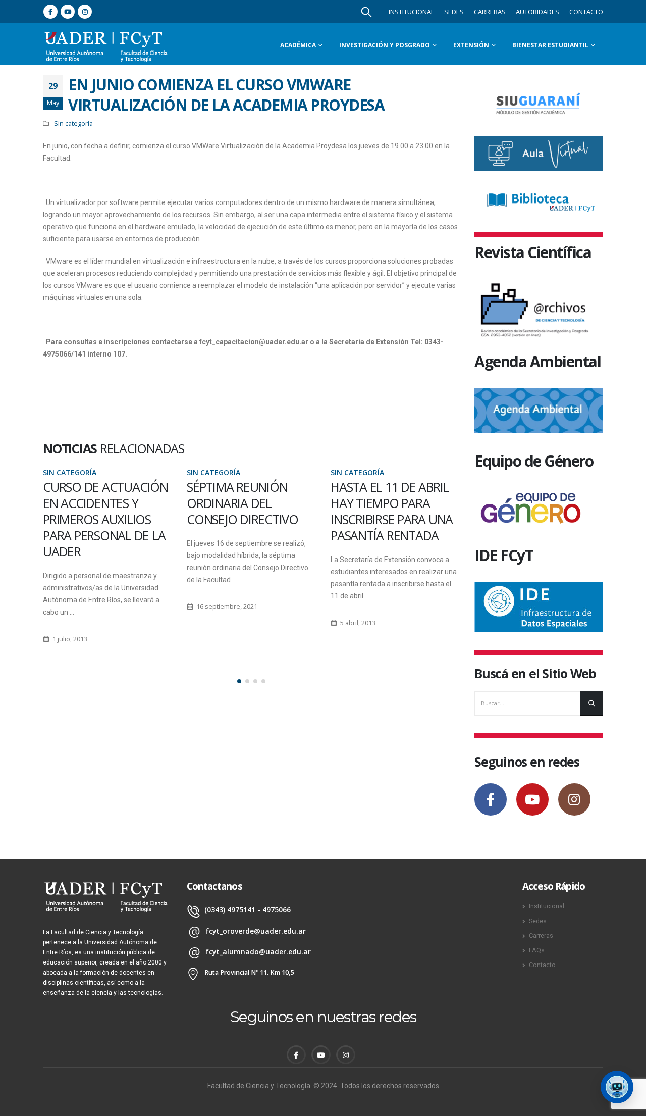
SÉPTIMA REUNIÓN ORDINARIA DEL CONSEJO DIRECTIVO (98, 503)
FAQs (537, 950)
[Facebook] (50, 12)
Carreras (490, 11)
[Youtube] (68, 12)
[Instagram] (85, 12)
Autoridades (537, 11)
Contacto (586, 11)
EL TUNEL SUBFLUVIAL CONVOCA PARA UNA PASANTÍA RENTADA (390, 503)
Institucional (411, 11)
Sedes (454, 11)
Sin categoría (73, 123)
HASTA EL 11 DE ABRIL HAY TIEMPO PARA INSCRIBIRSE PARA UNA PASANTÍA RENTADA (248, 511)
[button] (239, 681)
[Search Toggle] (366, 12)
